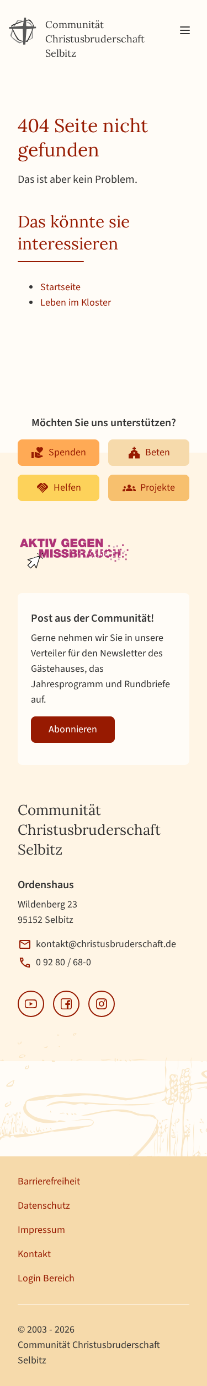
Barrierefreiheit (49, 1181)
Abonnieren (73, 729)
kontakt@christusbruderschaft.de (106, 944)
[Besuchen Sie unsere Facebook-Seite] (66, 1004)
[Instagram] (101, 1004)
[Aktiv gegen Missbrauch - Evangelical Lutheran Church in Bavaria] (75, 554)
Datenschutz (44, 1206)
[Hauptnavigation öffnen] (185, 31)
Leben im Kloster (75, 302)
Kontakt (34, 1254)
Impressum (41, 1230)
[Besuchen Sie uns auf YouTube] (31, 1004)
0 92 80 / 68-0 (63, 962)
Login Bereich (46, 1278)
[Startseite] (22, 31)
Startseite (60, 287)
